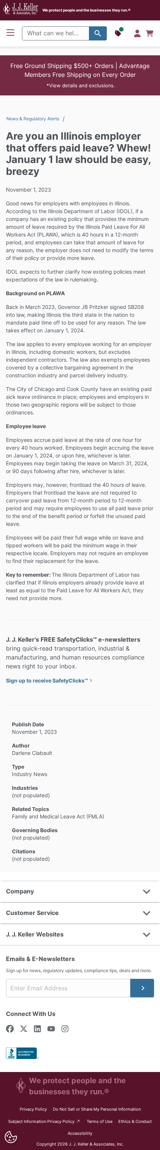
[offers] (119, 33)
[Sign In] (137, 33)
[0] (149, 33)
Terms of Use (99, 1121)
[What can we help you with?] (98, 33)
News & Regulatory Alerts (32, 118)
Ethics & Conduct (135, 1121)
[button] (80, 75)
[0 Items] (149, 33)
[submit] (142, 988)
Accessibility (80, 1133)
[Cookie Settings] (10, 1137)
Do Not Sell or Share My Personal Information (97, 1109)
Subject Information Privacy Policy (44, 1121)
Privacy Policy (33, 1109)
